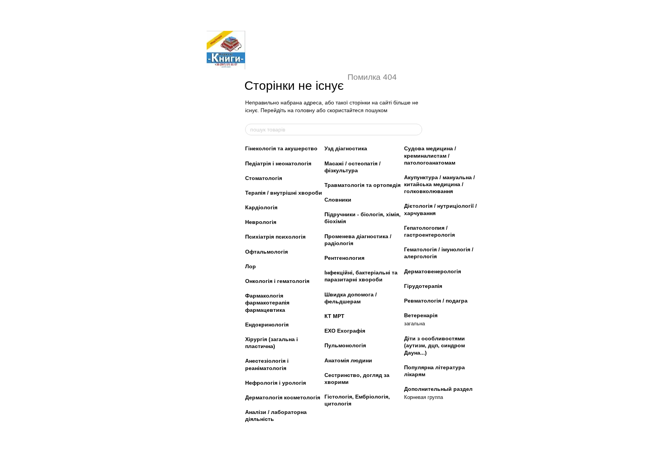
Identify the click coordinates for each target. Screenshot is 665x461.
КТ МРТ (334, 316)
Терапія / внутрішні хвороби (283, 193)
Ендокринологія (267, 324)
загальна (414, 323)
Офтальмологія (266, 252)
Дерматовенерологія (432, 271)
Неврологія (260, 222)
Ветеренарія (421, 315)
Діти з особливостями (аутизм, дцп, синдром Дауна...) (434, 345)
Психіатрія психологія (275, 237)
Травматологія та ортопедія (362, 185)
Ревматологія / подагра (436, 301)
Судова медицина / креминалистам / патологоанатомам (430, 155)
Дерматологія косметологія (282, 397)
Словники (337, 200)
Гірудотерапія (423, 286)
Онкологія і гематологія (277, 281)
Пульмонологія (345, 345)
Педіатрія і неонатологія (278, 163)
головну (305, 110)
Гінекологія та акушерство (281, 148)
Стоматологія (263, 178)
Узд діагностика (345, 148)
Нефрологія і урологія (275, 383)
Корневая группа (423, 397)
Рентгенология (344, 258)
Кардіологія (261, 207)
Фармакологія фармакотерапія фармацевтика (267, 303)
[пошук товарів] (416, 129)
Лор (250, 266)
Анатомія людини (348, 360)
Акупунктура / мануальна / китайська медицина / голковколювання (439, 184)
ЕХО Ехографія (344, 331)
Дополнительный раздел (438, 389)
